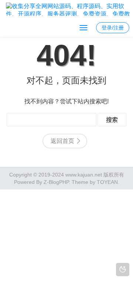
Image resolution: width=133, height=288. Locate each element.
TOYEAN (107, 182)
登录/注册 (113, 28)
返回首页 (62, 141)
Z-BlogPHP (56, 182)
